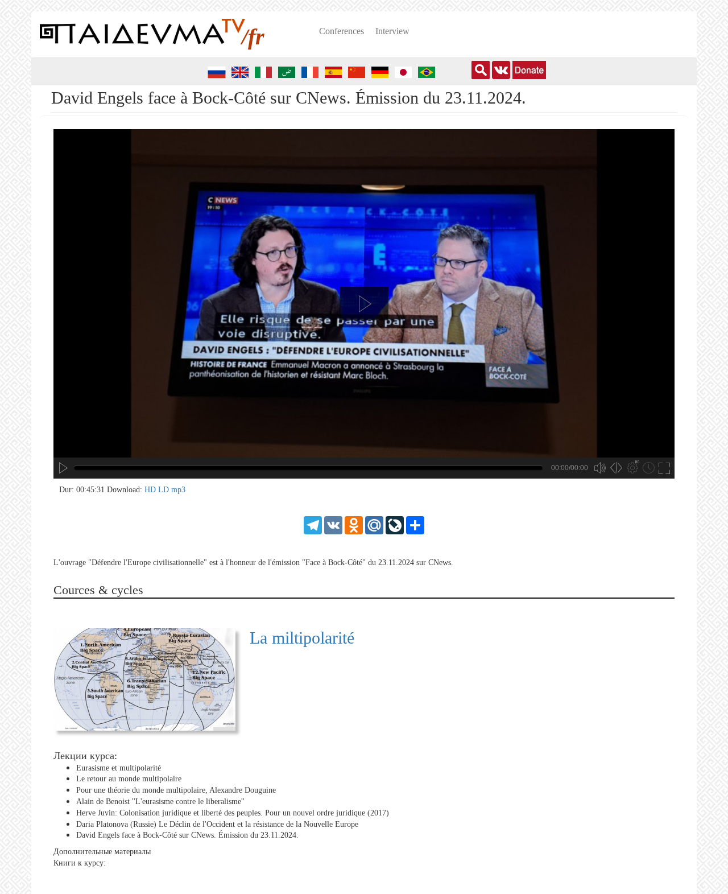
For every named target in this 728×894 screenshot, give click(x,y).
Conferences (341, 31)
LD (164, 489)
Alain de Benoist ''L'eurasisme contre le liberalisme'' (160, 801)
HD (151, 489)
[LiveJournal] (395, 524)
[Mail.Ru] (374, 524)
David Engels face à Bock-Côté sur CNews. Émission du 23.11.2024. (187, 835)
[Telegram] (313, 524)
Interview (392, 31)
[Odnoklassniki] (354, 524)
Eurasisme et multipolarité (118, 768)
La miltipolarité (302, 637)
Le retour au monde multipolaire (128, 778)
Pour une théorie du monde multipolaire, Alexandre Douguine (176, 790)
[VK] (333, 524)
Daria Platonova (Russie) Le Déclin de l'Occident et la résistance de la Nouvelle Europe (217, 824)
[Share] (415, 524)
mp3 (178, 489)
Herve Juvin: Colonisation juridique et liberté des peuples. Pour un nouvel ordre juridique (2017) (232, 813)
